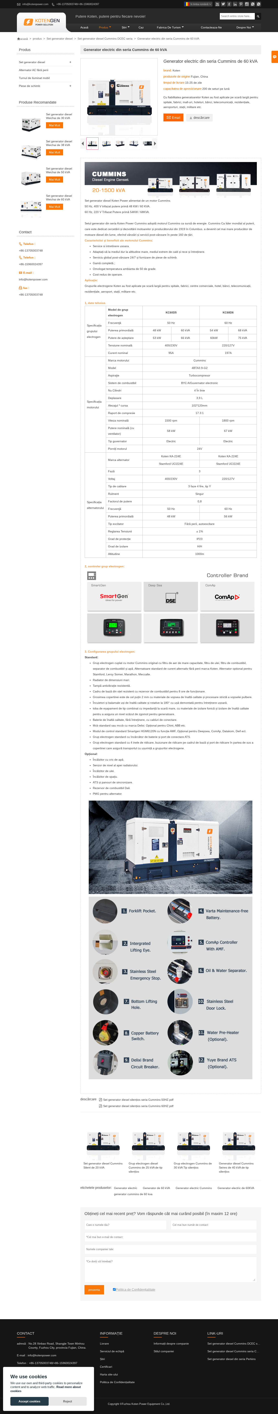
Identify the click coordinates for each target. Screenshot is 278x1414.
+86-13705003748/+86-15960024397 (77, 4)
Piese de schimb (29, 86)
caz (141, 27)
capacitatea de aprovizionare (182, 88)
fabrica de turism (169, 27)
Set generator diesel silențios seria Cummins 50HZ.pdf (136, 1099)
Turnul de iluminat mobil (34, 78)
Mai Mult (54, 125)
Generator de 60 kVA (156, 1188)
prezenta (94, 1289)
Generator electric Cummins (194, 1188)
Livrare (104, 1343)
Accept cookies (29, 1401)
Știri (102, 1359)
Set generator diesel (60, 38)
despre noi (243, 27)
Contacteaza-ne (211, 27)
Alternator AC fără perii (33, 70)
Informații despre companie (171, 1343)
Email (173, 117)
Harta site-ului (109, 1374)
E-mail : (22, 1355)
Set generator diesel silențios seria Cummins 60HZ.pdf (136, 1106)
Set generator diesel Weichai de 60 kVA (59, 197)
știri (124, 27)
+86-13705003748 (31, 250)
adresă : (22, 1343)
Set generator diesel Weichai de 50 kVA (59, 170)
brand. (168, 70)
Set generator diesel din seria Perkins (231, 1359)
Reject (67, 1401)
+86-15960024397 (31, 264)
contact (25, 1333)
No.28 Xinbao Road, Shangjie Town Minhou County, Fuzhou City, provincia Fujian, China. (57, 1345)
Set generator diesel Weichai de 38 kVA (59, 143)
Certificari (106, 1366)
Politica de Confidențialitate (117, 1382)
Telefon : (22, 1363)
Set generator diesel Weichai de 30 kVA (59, 116)
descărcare (199, 117)
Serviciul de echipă (112, 1351)
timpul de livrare (174, 82)
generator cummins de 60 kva (133, 1194)
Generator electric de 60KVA (236, 1188)
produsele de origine (177, 76)
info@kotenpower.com (35, 4)
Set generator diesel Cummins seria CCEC (234, 1351)
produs (103, 27)
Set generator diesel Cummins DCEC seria (105, 38)
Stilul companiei (164, 1351)
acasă (84, 27)
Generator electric (125, 1188)
